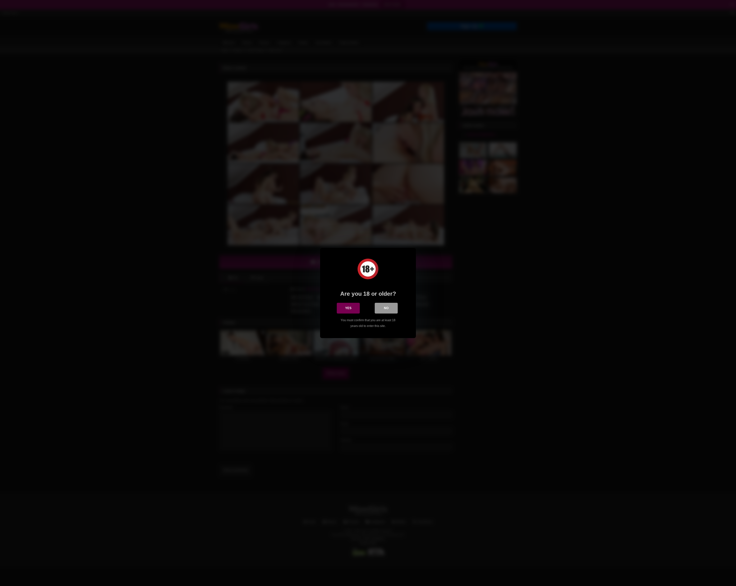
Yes (348, 308)
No (386, 308)
